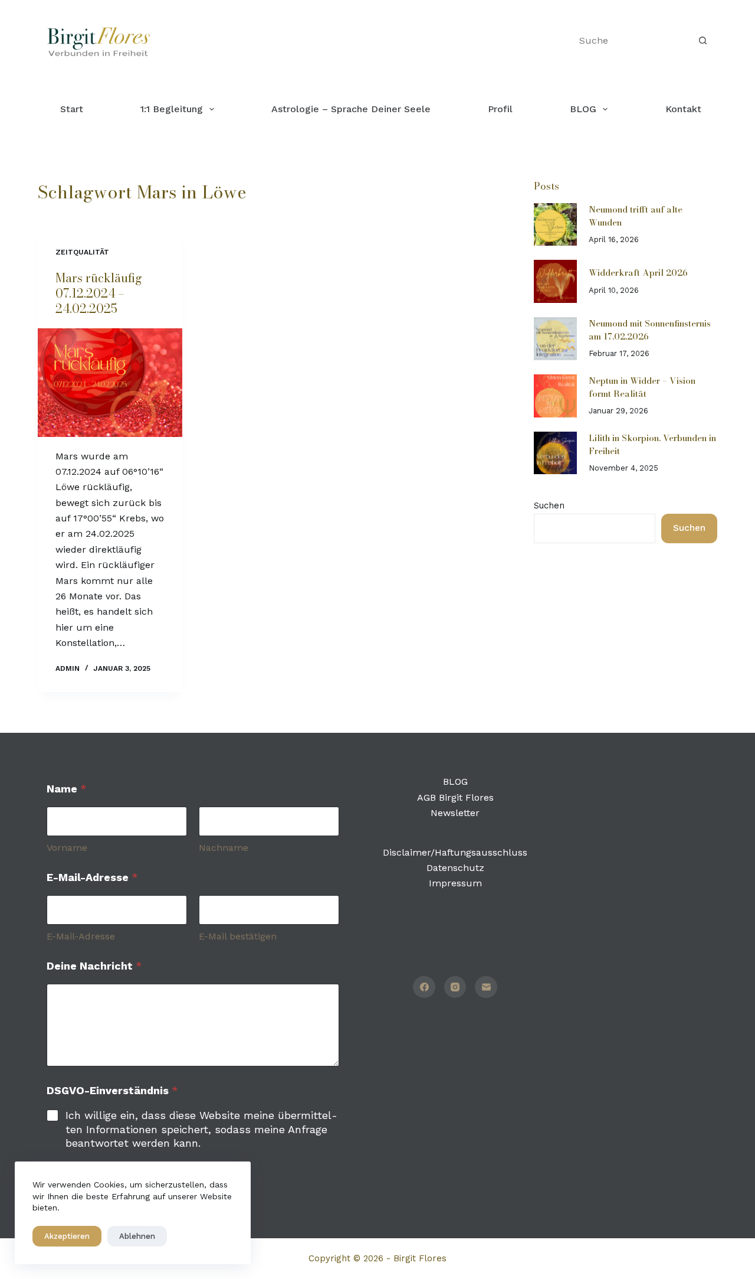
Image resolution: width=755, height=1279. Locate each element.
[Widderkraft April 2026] (555, 281)
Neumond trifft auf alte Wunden (635, 216)
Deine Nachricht (94, 966)
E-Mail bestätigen (238, 936)
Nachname (223, 847)
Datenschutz (455, 867)
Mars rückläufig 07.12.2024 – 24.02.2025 (98, 293)
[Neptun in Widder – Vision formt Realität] (555, 395)
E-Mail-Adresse (81, 936)
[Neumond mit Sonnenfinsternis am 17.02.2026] (555, 338)
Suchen (549, 505)
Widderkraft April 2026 (638, 272)
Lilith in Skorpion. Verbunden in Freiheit (652, 444)
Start (71, 109)
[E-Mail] (486, 987)
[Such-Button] (702, 41)
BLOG (583, 109)
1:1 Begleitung (171, 109)
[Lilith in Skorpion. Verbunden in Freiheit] (555, 453)
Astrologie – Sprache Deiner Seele (351, 109)
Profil (500, 109)
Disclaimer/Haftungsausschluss (455, 852)
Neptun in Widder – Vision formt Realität (642, 387)
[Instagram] (455, 987)
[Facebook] (424, 987)
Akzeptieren (67, 1236)
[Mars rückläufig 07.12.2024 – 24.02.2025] (110, 382)
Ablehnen (137, 1236)
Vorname (67, 847)
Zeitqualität (82, 252)
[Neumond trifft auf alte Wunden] (555, 224)
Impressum (455, 883)
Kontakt (683, 109)
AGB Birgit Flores (455, 797)
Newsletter (455, 812)
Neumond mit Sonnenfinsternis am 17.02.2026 (650, 330)
